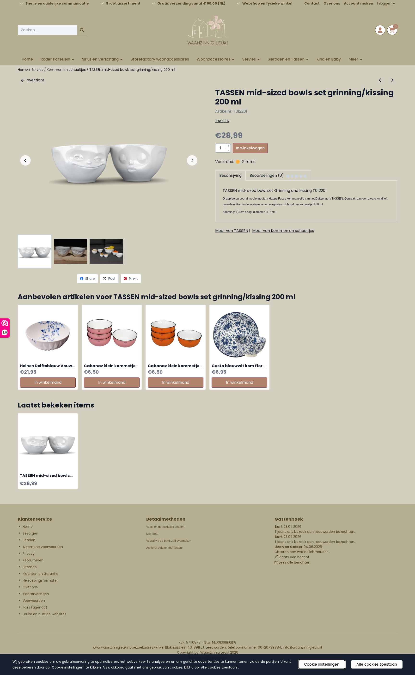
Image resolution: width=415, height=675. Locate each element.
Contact (312, 3)
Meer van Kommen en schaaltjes (283, 230)
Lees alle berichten (294, 562)
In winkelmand (47, 382)
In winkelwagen (250, 148)
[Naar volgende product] (392, 80)
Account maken (358, 3)
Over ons (331, 3)
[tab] (230, 175)
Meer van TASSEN (231, 230)
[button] (380, 30)
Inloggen (384, 3)
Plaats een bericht (294, 557)
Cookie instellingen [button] (321, 664)
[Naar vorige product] (380, 80)
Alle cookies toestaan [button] (376, 664)
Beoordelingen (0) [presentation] (267, 175)
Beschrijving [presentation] (230, 175)
